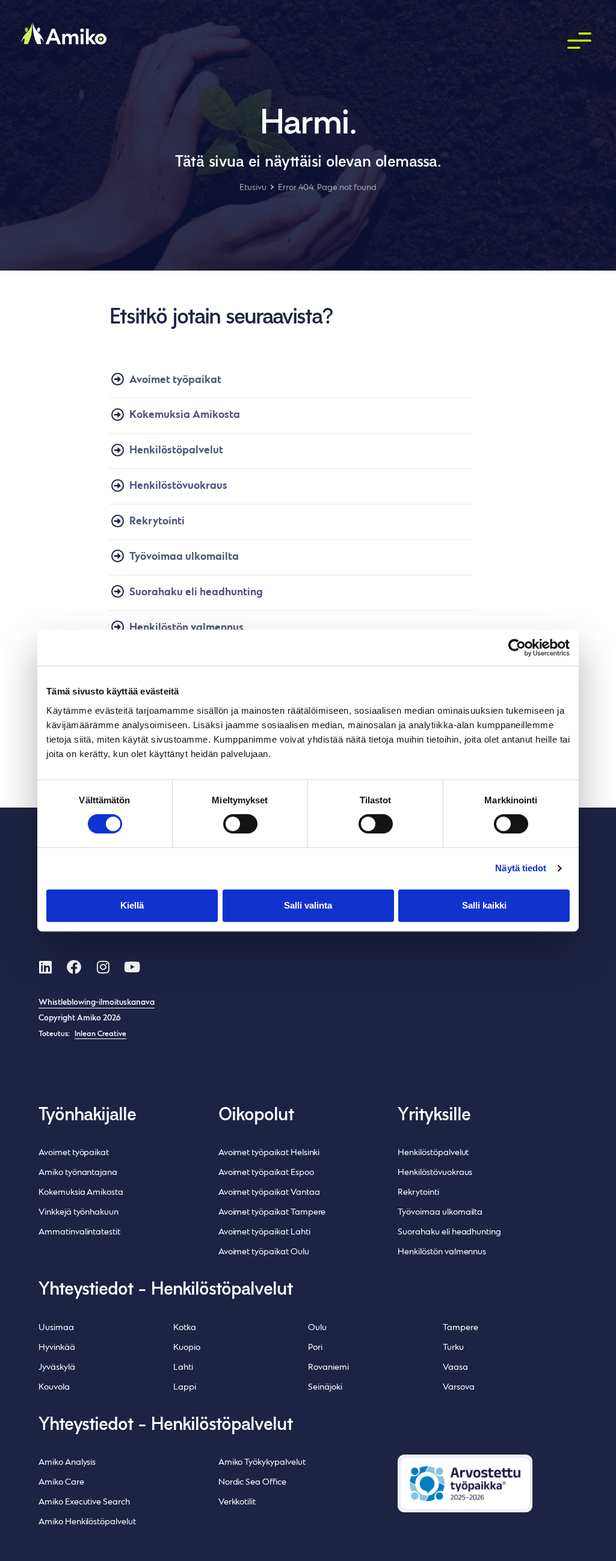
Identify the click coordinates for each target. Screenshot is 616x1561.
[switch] (240, 823)
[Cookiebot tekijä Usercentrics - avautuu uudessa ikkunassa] (517, 648)
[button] (579, 41)
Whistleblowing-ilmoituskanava (96, 1003)
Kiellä (132, 905)
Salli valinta (308, 905)
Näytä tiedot (520, 868)
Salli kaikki (484, 905)
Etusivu (252, 188)
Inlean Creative (100, 1034)
